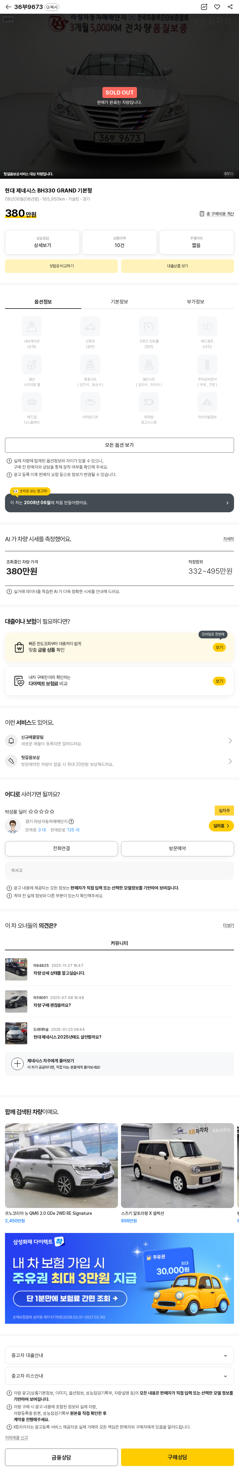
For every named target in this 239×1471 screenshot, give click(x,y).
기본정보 (119, 302)
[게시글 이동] (119, 969)
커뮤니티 (119, 943)
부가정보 (195, 302)
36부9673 (36, 7)
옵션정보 (43, 302)
